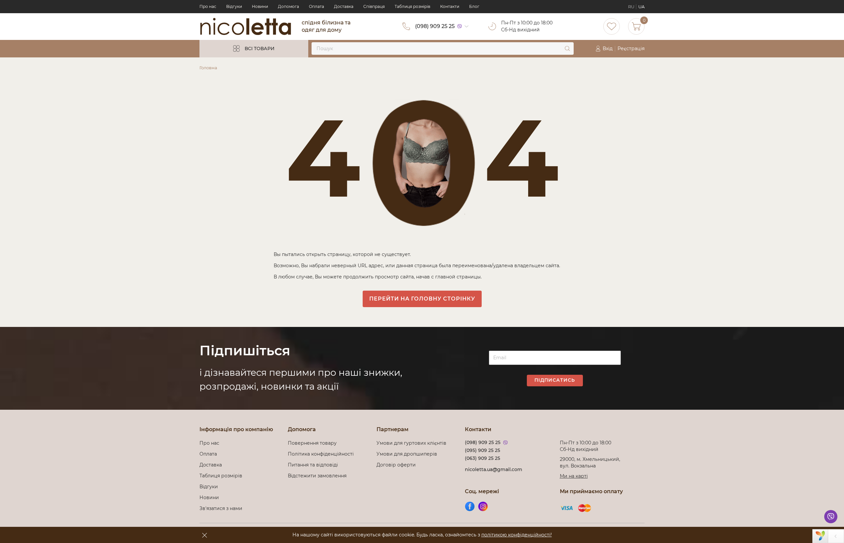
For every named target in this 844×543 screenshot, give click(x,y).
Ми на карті (574, 476)
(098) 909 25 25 (435, 26)
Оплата (316, 6)
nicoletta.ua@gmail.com (493, 469)
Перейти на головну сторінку (422, 299)
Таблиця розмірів (412, 6)
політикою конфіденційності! (516, 535)
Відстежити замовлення (317, 476)
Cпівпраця (374, 6)
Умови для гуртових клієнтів (411, 443)
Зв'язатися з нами (220, 508)
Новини (260, 6)
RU (631, 6)
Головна (208, 67)
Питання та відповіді (313, 465)
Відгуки (234, 6)
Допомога (288, 6)
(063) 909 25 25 (482, 458)
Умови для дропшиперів (407, 454)
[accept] (204, 535)
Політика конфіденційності (322, 454)
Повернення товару (312, 443)
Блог (474, 6)
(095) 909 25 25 (482, 450)
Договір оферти (396, 465)
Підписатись (554, 380)
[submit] (567, 48)
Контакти (449, 6)
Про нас (207, 6)
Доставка (343, 6)
